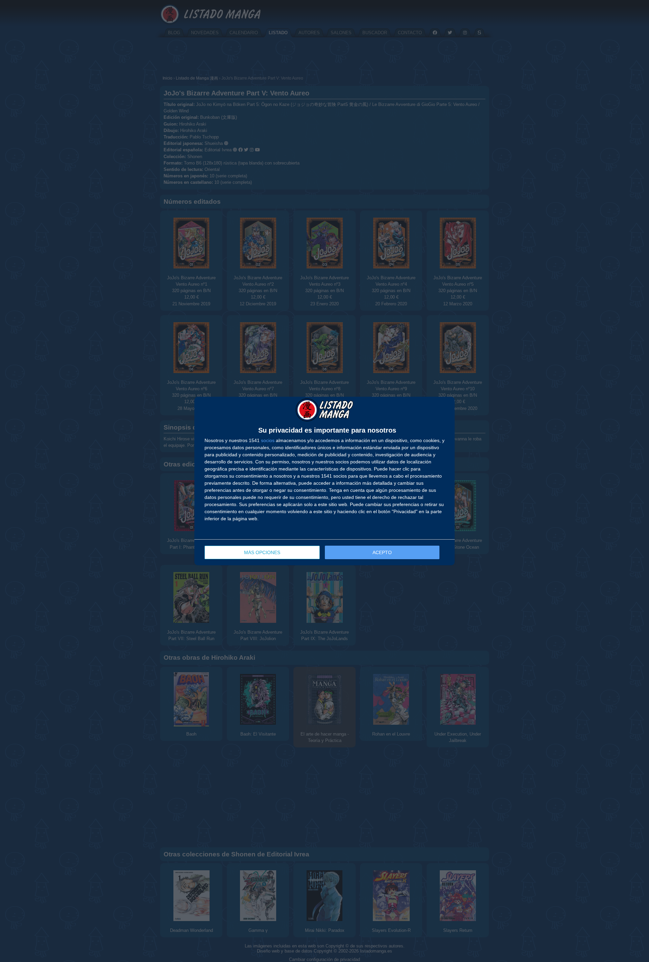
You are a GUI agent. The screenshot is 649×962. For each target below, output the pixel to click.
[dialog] (324, 481)
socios (267, 440)
